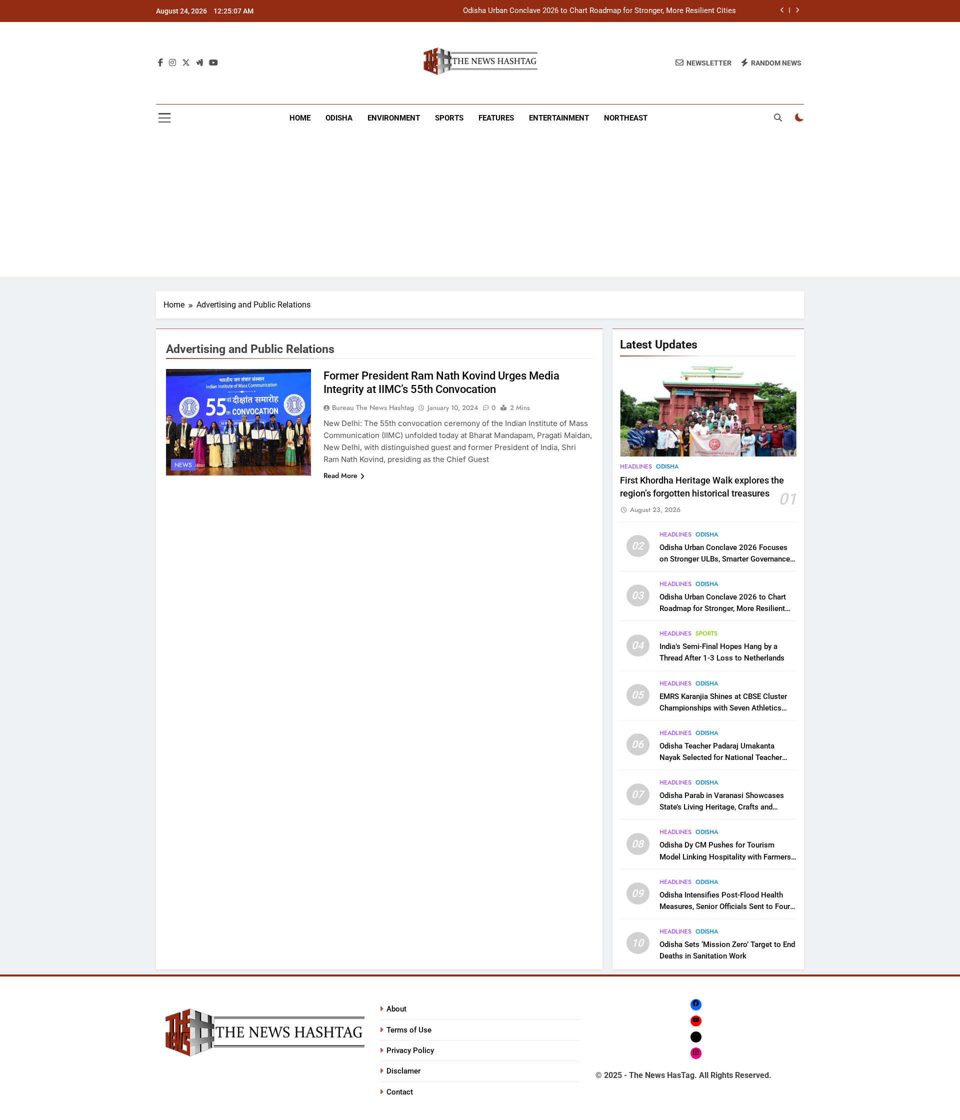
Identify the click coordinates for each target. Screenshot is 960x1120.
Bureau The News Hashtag (373, 407)
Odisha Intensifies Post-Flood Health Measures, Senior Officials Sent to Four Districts (725, 906)
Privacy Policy (410, 1050)
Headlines (636, 466)
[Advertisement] (480, 206)
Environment (394, 118)
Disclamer (403, 1071)
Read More (341, 475)
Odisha (339, 118)
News (183, 465)
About (396, 1009)
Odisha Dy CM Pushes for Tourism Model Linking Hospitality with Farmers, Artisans (726, 856)
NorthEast (626, 118)
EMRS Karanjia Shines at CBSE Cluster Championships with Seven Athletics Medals (723, 708)
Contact (399, 1092)
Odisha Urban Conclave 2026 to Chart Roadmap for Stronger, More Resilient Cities (599, 11)
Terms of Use (409, 1030)
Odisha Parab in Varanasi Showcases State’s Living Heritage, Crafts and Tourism (722, 807)
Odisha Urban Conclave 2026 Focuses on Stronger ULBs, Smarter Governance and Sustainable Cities (725, 559)
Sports (449, 118)
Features (496, 118)
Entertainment (559, 118)
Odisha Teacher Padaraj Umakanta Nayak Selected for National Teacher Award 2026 (721, 758)
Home (300, 118)
